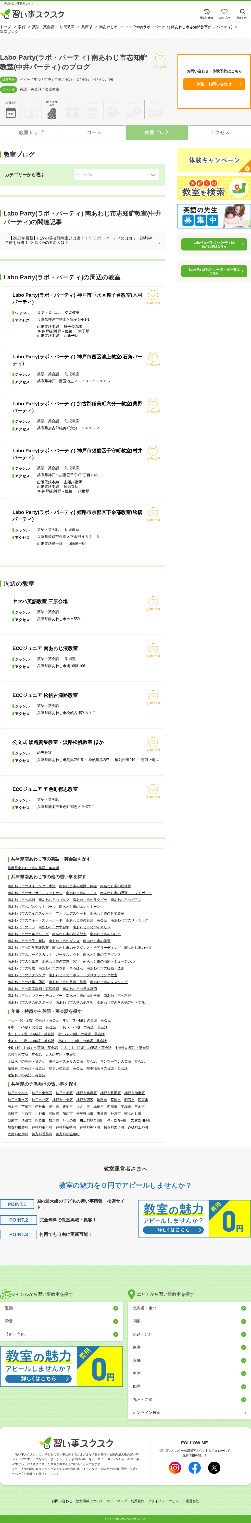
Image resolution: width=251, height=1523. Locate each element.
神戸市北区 (40, 1100)
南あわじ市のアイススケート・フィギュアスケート (47, 913)
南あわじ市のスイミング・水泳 (32, 886)
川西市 (26, 1113)
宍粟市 (40, 1120)
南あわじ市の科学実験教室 (28, 948)
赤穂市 (98, 1107)
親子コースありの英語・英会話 (73, 1061)
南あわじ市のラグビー (90, 900)
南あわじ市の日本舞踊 (80, 989)
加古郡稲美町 (141, 1120)
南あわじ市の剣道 (138, 948)
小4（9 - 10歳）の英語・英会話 (82, 1041)
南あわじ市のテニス (81, 893)
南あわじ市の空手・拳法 (26, 941)
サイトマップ (117, 1501)
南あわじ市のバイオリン (92, 927)
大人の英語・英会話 (60, 1055)
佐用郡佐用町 (18, 1134)
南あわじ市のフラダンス (102, 954)
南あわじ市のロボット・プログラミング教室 (83, 975)
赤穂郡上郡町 (138, 1127)
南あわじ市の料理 (117, 996)
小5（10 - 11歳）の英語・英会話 (33, 1048)
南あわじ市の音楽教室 (107, 913)
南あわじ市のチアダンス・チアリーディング (86, 948)
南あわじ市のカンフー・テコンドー (35, 996)
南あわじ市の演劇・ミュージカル (109, 961)
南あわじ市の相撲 (21, 968)
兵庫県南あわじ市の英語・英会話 (33, 868)
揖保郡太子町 (114, 1127)
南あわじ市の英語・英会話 (86, 920)
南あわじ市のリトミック (129, 920)
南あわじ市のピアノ (126, 900)
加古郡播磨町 (18, 1127)
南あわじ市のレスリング (109, 982)
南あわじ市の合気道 (23, 961)
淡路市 (26, 1120)
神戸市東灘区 (42, 1093)
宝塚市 (126, 1107)
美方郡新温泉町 (68, 1134)
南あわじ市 (132, 1113)
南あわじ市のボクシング (26, 975)
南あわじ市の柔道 (97, 941)
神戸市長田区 (110, 1093)
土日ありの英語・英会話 (26, 1061)
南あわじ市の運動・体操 (78, 886)
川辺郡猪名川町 (92, 1120)
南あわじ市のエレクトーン (79, 907)
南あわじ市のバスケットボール (32, 907)
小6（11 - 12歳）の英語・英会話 (86, 1048)
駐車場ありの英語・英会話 (107, 1068)
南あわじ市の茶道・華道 (68, 982)
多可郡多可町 (117, 1120)
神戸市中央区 (62, 1100)
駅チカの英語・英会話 (66, 1068)
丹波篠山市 (84, 1113)
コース (94, 132)
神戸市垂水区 (18, 1100)
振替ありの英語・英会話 (26, 1068)
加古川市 (83, 1107)
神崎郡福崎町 (66, 1127)
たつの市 (69, 1120)
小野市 (40, 1113)
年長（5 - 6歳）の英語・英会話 (83, 1027)
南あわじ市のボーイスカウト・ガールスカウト (44, 954)
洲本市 (13, 1107)
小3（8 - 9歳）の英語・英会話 (31, 1041)
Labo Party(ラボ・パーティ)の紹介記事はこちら (214, 244)
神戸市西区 (84, 1100)
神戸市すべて (18, 1093)
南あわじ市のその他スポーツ (30, 1002)
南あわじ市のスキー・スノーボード (35, 920)
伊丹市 (40, 1107)
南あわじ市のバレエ (105, 934)
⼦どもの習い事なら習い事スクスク (126, 1518)
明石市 (129, 1100)
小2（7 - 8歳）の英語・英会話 (81, 1034)
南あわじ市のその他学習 (74, 1002)
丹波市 (116, 1113)
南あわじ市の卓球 (21, 900)
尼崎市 (116, 1100)
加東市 (54, 1120)
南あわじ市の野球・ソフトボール (126, 893)
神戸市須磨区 (134, 1093)
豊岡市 (68, 1107)
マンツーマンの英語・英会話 (122, 1061)
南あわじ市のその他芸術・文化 (121, 1002)
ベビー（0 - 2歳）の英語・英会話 (33, 1020)
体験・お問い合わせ (214, 84)
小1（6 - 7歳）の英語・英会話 (31, 1034)
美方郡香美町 (42, 1134)
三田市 (54, 1113)
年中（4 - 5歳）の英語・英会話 (32, 1027)
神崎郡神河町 (90, 1127)
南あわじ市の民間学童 (83, 996)
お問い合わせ (62, 1501)
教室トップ (31, 132)
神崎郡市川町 (42, 1127)
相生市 (54, 1107)
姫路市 (102, 1100)
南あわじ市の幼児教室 (69, 934)
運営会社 (192, 1501)
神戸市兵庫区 (86, 1093)
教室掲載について (89, 1501)
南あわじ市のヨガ (21, 927)
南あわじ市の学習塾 (53, 927)
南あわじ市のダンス (64, 941)
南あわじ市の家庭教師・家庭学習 (33, 989)
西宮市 (143, 1100)
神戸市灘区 (64, 1093)
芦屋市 (26, 1107)
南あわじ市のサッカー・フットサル (35, 893)
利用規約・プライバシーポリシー (156, 1501)
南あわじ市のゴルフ (53, 900)
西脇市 (112, 1107)
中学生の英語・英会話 (132, 1048)
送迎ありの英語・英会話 (26, 1075)
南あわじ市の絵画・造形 (105, 968)
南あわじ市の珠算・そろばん (60, 968)
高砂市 (13, 1113)
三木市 (140, 1107)
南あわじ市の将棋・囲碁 (26, 982)
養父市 (102, 1113)
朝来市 (13, 1120)
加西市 (68, 1113)
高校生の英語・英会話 (25, 1055)
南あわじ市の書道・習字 (61, 961)
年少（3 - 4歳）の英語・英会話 (87, 1020)
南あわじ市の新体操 (115, 886)
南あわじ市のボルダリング (28, 934)
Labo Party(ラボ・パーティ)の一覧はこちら (214, 271)
